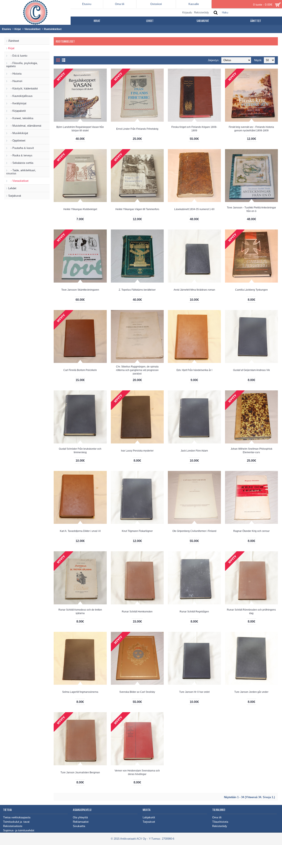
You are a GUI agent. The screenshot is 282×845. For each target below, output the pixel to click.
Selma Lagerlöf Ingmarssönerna (80, 691)
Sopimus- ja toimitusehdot (18, 830)
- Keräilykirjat (17, 103)
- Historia (14, 73)
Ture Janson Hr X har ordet (194, 691)
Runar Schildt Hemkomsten (137, 611)
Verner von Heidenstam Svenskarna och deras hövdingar (137, 772)
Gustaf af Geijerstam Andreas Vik (251, 370)
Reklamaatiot (81, 821)
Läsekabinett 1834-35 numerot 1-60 (194, 209)
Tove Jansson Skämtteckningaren (80, 289)
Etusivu (6, 29)
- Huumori (15, 81)
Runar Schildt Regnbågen (194, 611)
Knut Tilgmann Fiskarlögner (137, 531)
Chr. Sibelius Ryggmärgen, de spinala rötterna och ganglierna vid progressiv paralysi (137, 370)
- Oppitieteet (16, 140)
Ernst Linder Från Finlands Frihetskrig (137, 128)
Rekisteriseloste (12, 826)
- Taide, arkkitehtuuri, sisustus (21, 172)
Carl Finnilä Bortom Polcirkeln (80, 370)
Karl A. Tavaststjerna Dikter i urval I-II (80, 531)
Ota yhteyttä (80, 817)
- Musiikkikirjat (18, 133)
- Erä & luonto (17, 55)
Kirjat (17, 29)
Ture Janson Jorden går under (251, 691)
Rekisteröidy (219, 826)
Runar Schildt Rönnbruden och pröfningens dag (251, 611)
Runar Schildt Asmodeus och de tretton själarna (80, 611)
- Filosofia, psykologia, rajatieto (22, 65)
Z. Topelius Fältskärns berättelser (137, 289)
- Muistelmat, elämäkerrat (24, 125)
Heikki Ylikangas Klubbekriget (80, 209)
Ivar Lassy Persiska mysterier (137, 450)
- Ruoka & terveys (20, 155)
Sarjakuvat (14, 195)
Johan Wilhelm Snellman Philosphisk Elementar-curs (251, 450)
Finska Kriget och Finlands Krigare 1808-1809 (194, 129)
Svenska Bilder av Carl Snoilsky (137, 691)
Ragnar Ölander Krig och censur (251, 531)
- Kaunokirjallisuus (20, 95)
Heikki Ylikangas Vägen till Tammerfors (137, 209)
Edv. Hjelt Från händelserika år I (194, 370)
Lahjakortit (149, 817)
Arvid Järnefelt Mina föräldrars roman (194, 289)
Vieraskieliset (32, 29)
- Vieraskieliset (18, 180)
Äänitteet (13, 40)
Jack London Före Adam (194, 450)
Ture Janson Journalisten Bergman (80, 772)
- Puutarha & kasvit (21, 148)
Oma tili (217, 817)
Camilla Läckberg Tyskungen (251, 289)
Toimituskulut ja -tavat (16, 821)
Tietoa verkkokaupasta (16, 817)
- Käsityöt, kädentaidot (23, 88)
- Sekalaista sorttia (20, 162)
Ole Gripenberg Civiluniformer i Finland (194, 531)
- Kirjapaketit (17, 110)
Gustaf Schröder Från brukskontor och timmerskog (80, 450)
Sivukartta (79, 826)
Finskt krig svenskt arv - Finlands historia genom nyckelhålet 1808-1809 (251, 129)
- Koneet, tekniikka (20, 118)
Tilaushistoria (220, 821)
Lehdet (12, 188)
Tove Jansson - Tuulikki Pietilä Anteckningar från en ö (251, 209)
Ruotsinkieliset (53, 29)
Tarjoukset (149, 821)
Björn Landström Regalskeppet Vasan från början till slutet (80, 129)
